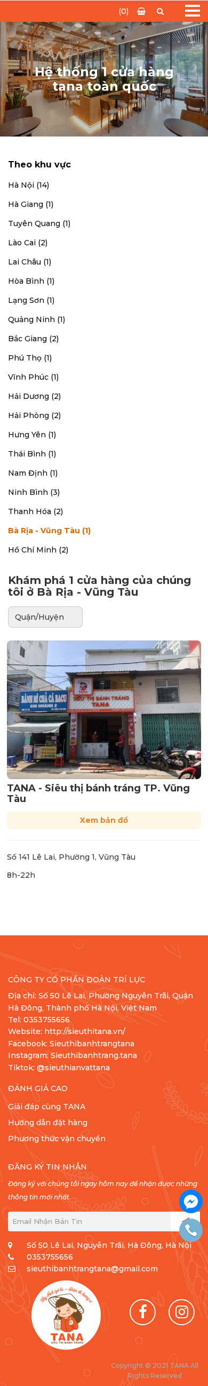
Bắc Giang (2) (33, 338)
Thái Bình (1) (32, 454)
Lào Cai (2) (27, 242)
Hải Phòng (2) (34, 415)
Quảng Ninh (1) (36, 319)
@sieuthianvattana (74, 1067)
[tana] (66, 1315)
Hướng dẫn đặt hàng (47, 1122)
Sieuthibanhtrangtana (92, 1043)
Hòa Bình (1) (31, 281)
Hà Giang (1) (30, 204)
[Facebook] (143, 1312)
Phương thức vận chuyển (57, 1138)
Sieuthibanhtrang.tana (94, 1055)
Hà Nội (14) (28, 185)
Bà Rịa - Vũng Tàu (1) (49, 530)
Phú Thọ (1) (30, 358)
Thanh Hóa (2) (35, 511)
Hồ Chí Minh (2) (38, 550)
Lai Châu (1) (29, 262)
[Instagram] (182, 1312)
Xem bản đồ (104, 820)
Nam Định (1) (33, 473)
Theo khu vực (39, 164)
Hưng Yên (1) (32, 434)
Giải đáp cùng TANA (46, 1106)
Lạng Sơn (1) (31, 300)
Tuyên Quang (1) (39, 223)
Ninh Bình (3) (34, 492)
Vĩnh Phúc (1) (33, 377)
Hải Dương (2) (34, 396)
